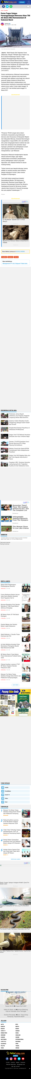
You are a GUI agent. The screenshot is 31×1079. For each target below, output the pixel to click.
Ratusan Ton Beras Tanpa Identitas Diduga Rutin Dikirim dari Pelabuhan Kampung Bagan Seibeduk (11, 676)
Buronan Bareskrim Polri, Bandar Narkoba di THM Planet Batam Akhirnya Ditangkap (10, 606)
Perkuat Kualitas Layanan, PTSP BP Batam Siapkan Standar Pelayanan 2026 (10, 666)
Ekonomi (3, 1035)
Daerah (18, 1030)
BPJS (17, 1024)
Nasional (10, 257)
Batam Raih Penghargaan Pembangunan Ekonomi (8, 585)
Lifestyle (3, 1041)
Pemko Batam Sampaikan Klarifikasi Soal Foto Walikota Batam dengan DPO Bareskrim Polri (12, 841)
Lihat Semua (15, 684)
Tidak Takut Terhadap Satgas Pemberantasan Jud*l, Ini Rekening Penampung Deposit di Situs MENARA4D (12, 831)
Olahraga (3, 1043)
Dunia (17, 1033)
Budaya (3, 1028)
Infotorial (4, 1039)
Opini (17, 1043)
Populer (22, 2)
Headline (4, 257)
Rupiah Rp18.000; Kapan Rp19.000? (15, 1006)
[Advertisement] (15, 113)
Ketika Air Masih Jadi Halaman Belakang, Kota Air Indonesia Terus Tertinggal (16, 1010)
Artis (2, 1024)
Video (6, 798)
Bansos (3, 1026)
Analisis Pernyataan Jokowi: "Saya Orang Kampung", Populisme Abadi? (16, 1015)
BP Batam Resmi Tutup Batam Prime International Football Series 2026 (11, 656)
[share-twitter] (7, 6)
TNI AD (16, 257)
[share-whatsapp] (11, 6)
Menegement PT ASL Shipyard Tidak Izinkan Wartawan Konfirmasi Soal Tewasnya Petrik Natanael (15, 263)
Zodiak (17, 1048)
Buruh (17, 1028)
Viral (6, 802)
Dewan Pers (4, 1033)
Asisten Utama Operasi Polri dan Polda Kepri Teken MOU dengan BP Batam (11, 851)
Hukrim (3, 1037)
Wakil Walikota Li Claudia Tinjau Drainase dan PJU (10, 635)
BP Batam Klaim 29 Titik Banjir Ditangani (10, 615)
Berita (17, 1026)
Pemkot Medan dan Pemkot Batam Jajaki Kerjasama (9, 625)
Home (2, 10)
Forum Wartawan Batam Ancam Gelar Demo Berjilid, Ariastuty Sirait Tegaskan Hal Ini (10, 596)
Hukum (17, 1037)
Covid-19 (7, 794)
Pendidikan (8, 791)
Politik (6, 787)
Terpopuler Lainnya (15, 859)
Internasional (20, 1039)
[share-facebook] (3, 6)
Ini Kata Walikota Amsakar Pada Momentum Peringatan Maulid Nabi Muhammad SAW (10, 646)
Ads (15, 1055)
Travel (17, 1045)
